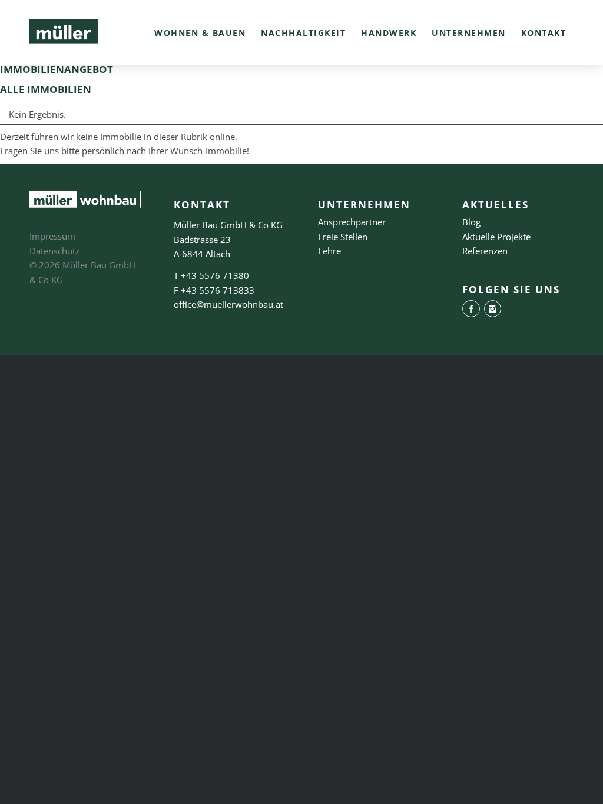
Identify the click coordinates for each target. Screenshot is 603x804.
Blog (471, 222)
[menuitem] (200, 32)
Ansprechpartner (352, 222)
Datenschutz (54, 251)
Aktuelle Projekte (496, 236)
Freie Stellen (342, 236)
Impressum (52, 236)
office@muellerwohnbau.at (228, 304)
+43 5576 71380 (215, 275)
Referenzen (485, 251)
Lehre (329, 251)
